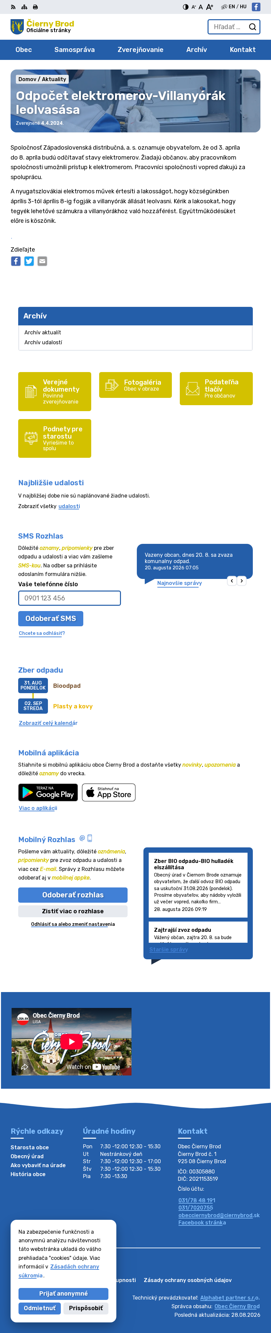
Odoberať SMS (50, 618)
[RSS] (14, 7)
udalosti (69, 506)
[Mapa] (24, 7)
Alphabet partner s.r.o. (230, 1298)
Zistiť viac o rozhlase (73, 911)
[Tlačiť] (35, 7)
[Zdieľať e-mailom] (42, 261)
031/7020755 (195, 1208)
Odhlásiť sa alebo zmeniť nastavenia (73, 924)
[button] (232, 581)
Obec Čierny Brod (237, 1306)
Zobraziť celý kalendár (48, 723)
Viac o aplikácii (38, 808)
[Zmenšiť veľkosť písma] (193, 7)
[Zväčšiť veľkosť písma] (209, 7)
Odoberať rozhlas (73, 894)
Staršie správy (168, 949)
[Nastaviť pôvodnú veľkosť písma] (200, 7)
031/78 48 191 (196, 1200)
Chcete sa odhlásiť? (42, 633)
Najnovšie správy (179, 583)
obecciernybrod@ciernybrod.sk (219, 1215)
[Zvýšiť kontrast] (185, 7)
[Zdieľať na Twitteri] (29, 261)
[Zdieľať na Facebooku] (16, 261)
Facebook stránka (202, 1222)
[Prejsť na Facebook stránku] (256, 7)
